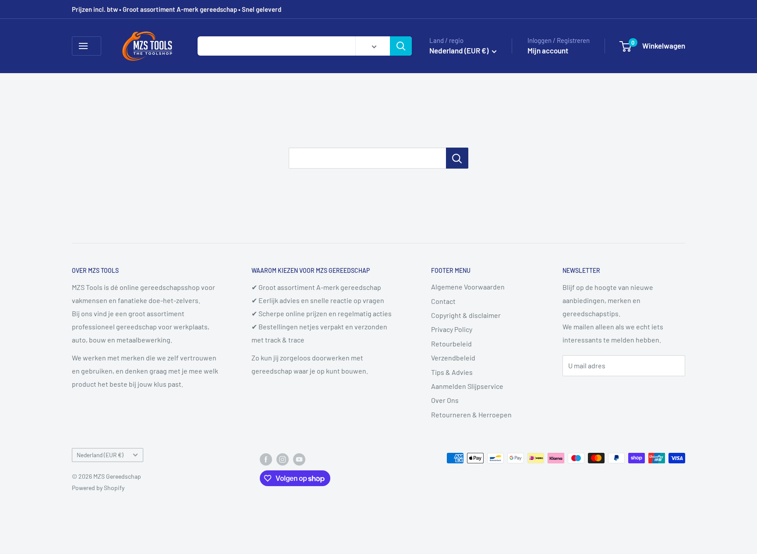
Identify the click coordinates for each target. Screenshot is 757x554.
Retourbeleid (451, 343)
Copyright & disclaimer (466, 315)
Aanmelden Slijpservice (467, 386)
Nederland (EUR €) (100, 455)
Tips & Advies (452, 372)
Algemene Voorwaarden (468, 286)
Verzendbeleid (453, 357)
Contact (443, 301)
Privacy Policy (451, 329)
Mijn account (547, 50)
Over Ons (445, 400)
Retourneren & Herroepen (471, 414)
